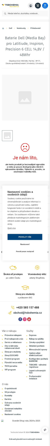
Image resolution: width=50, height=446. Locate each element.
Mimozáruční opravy (38, 349)
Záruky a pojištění (36, 342)
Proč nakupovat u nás (14, 339)
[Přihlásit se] (31, 6)
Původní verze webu (13, 362)
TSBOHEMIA (34, 432)
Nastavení (24, 244)
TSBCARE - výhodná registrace (37, 366)
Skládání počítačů (36, 346)
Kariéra (8, 399)
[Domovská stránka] (3, 29)
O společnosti (11, 388)
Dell (10, 28)
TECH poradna (11, 366)
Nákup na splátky (36, 339)
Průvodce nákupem (13, 335)
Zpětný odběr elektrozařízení (35, 354)
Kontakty (8, 396)
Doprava (32, 335)
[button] (7, 135)
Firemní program (12, 359)
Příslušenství (35, 28)
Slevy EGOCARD (11, 355)
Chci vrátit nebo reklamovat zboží (12, 347)
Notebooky (21, 28)
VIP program (10, 370)
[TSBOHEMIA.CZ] (10, 5)
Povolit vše (24, 237)
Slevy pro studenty (13, 352)
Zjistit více (11, 228)
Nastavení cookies (13, 414)
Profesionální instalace (35, 377)
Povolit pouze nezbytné (24, 251)
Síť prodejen (10, 392)
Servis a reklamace (13, 342)
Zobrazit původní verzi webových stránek (25, 439)
